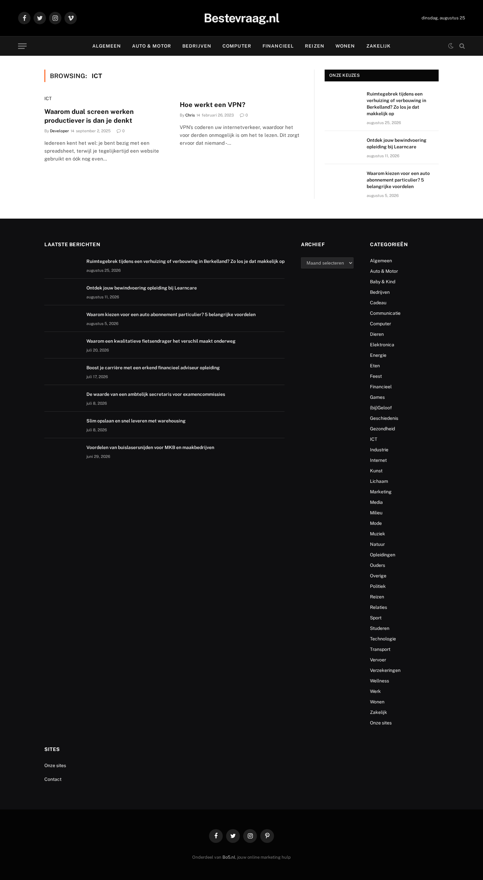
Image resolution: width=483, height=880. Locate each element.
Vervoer (378, 659)
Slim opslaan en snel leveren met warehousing (136, 420)
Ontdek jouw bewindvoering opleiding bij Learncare (396, 143)
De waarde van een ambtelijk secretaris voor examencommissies (155, 394)
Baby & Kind (382, 281)
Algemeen (106, 46)
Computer (236, 46)
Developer (59, 131)
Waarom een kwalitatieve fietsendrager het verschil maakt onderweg (161, 341)
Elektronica (382, 344)
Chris (190, 115)
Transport (380, 649)
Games (377, 397)
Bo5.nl (228, 857)
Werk (375, 691)
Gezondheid (382, 428)
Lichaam (379, 481)
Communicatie (385, 313)
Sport (375, 617)
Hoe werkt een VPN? (212, 105)
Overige (378, 575)
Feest (376, 376)
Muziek (377, 533)
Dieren (377, 334)
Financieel (278, 46)
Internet (378, 460)
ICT (48, 98)
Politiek (378, 586)
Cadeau (378, 302)
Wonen (345, 46)
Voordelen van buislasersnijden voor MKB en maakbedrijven (150, 447)
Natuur (377, 544)
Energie (378, 355)
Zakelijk (378, 46)
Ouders (377, 565)
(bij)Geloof (381, 407)
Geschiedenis (384, 418)
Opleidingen (382, 554)
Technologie (383, 638)
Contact (52, 779)
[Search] (461, 46)
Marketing (381, 491)
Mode (376, 523)
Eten (375, 365)
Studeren (379, 628)
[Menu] (22, 46)
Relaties (378, 607)
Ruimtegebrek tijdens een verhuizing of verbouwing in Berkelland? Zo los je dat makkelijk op (396, 103)
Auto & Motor (151, 46)
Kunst (376, 470)
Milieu (376, 512)
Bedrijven (196, 46)
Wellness (379, 680)
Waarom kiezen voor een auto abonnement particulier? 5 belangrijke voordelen (398, 180)
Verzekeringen (385, 670)
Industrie (379, 449)
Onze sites (381, 722)
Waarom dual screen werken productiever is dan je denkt (89, 116)
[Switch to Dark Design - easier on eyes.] (451, 46)
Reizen (314, 46)
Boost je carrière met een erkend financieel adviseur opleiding (153, 367)
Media (376, 502)
